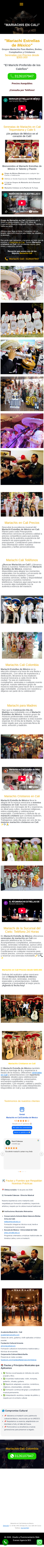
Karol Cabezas (17, 1141)
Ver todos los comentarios (22, 1127)
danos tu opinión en (21, 1132)
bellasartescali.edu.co (12, 1222)
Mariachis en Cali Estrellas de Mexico (22, 1118)
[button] (21, 4)
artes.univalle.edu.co (12, 1233)
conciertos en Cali (17, 242)
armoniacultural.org (8, 1346)
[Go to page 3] (23, 1171)
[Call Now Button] (5, 1542)
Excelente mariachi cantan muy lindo (18, 1151)
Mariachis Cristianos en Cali (22, 796)
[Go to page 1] (20, 1171)
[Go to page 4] (25, 1171)
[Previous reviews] (3, 1154)
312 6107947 (25, 1528)
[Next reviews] (41, 1154)
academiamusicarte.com (10, 1335)
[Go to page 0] (18, 1171)
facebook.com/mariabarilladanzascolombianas (18, 1360)
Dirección (6, 1526)
